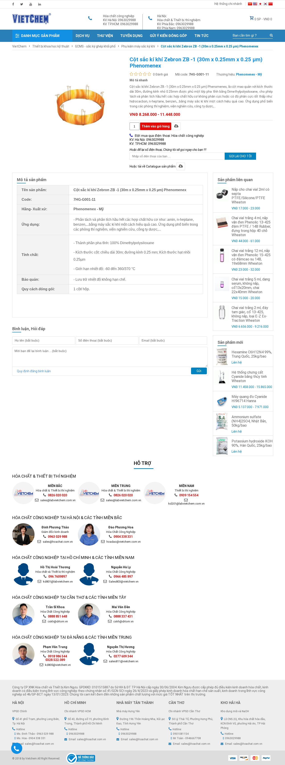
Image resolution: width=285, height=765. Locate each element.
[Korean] (265, 4)
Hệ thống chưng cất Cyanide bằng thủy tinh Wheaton (249, 376)
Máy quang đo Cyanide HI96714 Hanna (249, 399)
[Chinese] (270, 4)
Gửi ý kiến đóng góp (168, 36)
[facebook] (13, 4)
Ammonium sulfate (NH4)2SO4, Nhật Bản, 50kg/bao (249, 421)
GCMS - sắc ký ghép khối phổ (95, 46)
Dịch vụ (83, 36)
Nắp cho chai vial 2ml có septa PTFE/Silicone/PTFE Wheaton (250, 195)
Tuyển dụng (131, 36)
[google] (30, 4)
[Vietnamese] (250, 4)
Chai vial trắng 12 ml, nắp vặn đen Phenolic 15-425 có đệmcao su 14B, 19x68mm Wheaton (251, 257)
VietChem (19, 46)
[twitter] (21, 4)
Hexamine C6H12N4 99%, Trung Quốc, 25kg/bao (252, 354)
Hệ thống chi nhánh (228, 4)
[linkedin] (39, 4)
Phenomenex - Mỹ (249, 74)
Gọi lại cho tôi (240, 156)
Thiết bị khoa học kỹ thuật (50, 46)
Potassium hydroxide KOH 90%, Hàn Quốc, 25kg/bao (252, 443)
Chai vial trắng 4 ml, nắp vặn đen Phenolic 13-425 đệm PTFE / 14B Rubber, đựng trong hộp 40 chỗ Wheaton (251, 226)
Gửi (199, 371)
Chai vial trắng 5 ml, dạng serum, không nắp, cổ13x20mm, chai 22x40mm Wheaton (251, 285)
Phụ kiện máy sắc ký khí (138, 46)
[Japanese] (260, 4)
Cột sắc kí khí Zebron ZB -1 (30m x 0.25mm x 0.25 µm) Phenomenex (209, 46)
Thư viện (105, 36)
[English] (255, 4)
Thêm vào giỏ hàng (156, 126)
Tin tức (201, 36)
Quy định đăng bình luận (34, 371)
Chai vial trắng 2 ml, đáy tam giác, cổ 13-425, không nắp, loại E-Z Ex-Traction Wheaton (250, 314)
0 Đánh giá (160, 74)
